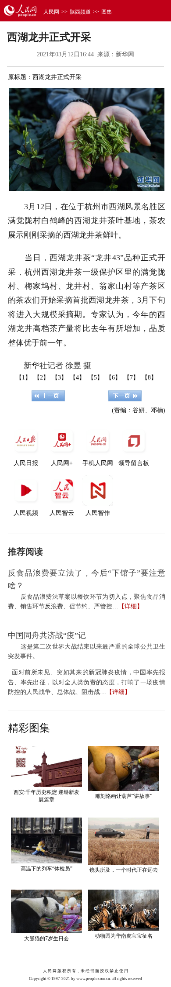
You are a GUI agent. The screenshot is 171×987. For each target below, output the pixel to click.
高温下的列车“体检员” (46, 869)
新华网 (125, 54)
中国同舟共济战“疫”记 (47, 635)
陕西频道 (80, 12)
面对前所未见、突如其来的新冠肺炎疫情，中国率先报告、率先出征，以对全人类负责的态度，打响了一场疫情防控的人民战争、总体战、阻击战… (86, 682)
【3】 (59, 377)
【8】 (149, 377)
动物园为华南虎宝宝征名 (124, 936)
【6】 (113, 377)
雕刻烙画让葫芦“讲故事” (123, 796)
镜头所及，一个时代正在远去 (123, 870)
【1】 (23, 377)
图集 (106, 12)
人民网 (51, 12)
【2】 (41, 377)
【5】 (95, 377)
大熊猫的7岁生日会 (46, 938)
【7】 (131, 377)
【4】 (77, 377)
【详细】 (130, 606)
